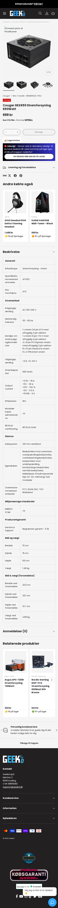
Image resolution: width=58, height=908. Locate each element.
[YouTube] (21, 896)
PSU (39, 95)
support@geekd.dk (13, 786)
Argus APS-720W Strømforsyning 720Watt (14, 683)
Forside (6, 22)
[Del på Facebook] (15, 175)
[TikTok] (30, 896)
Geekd (11, 838)
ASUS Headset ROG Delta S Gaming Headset (15, 223)
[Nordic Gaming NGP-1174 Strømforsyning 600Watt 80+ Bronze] (42, 662)
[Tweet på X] (9, 175)
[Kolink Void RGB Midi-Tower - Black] (42, 202)
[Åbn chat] (52, 902)
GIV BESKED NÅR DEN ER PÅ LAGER (29, 156)
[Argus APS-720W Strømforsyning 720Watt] (15, 662)
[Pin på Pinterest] (21, 175)
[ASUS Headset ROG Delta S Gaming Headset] (15, 202)
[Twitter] (35, 896)
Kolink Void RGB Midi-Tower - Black (42, 222)
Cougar (6, 95)
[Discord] (40, 896)
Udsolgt (39, 132)
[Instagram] (25, 896)
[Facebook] (17, 896)
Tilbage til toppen (29, 743)
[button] (53, 13)
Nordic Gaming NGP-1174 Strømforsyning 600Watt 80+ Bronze (40, 686)
